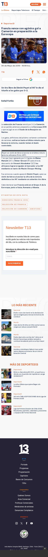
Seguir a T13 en (22, 79)
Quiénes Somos (24, 495)
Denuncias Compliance (24, 510)
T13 (2, 72)
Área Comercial (24, 499)
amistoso (35, 209)
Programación (24, 472)
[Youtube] (31, 523)
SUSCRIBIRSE (14, 263)
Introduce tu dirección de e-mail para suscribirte (22, 250)
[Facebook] (26, 523)
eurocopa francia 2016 (15, 200)
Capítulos (24, 476)
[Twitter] (21, 523)
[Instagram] (16, 523)
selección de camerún (14, 209)
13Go (24, 483)
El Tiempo (36, 10)
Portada (24, 464)
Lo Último (5, 10)
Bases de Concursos (24, 479)
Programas (24, 468)
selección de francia (14, 204)
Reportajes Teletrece (20, 10)
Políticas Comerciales (24, 503)
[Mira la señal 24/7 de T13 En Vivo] (35, 4)
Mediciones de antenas (24, 507)
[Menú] (44, 4)
